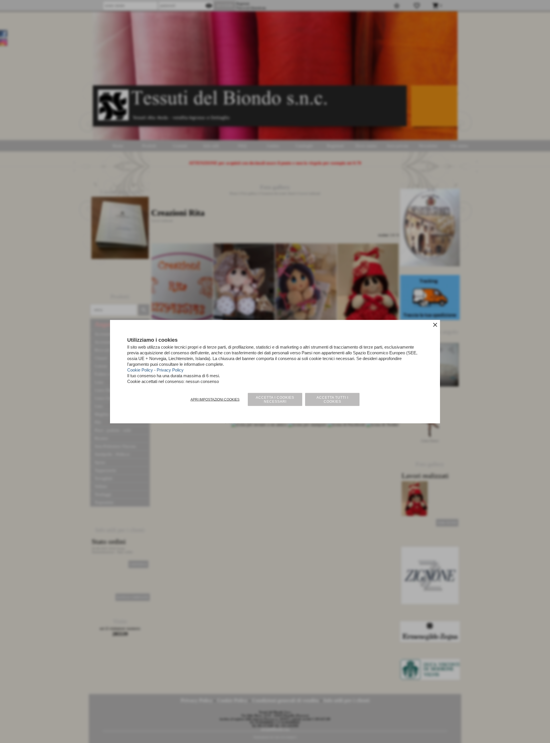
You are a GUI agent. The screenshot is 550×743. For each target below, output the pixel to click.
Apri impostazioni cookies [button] (214, 400)
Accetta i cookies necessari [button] (275, 400)
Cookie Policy (140, 369)
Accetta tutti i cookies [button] (332, 400)
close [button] (435, 324)
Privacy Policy (170, 369)
